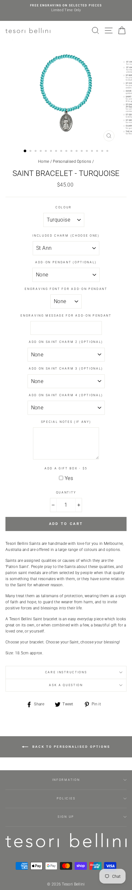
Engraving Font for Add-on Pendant (66, 289)
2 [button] (31, 151)
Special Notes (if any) (66, 421)
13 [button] (87, 151)
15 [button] (97, 151)
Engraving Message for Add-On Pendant (66, 315)
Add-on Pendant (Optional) (66, 262)
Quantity (66, 492)
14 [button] (92, 151)
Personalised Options (72, 161)
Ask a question (66, 685)
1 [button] (25, 151)
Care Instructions (66, 672)
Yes (69, 478)
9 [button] (67, 151)
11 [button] (77, 151)
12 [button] (82, 151)
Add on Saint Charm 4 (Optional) (66, 395)
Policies (66, 798)
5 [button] (46, 151)
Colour (63, 207)
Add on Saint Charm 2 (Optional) (66, 342)
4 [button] (41, 151)
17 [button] (108, 151)
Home (43, 161)
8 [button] (61, 151)
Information (66, 779)
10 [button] (72, 151)
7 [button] (56, 151)
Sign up (66, 816)
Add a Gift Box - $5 (66, 468)
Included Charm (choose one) (65, 235)
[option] (66, 8)
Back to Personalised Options (70, 746)
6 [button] (51, 151)
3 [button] (36, 151)
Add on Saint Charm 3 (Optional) (66, 368)
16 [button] (102, 151)
